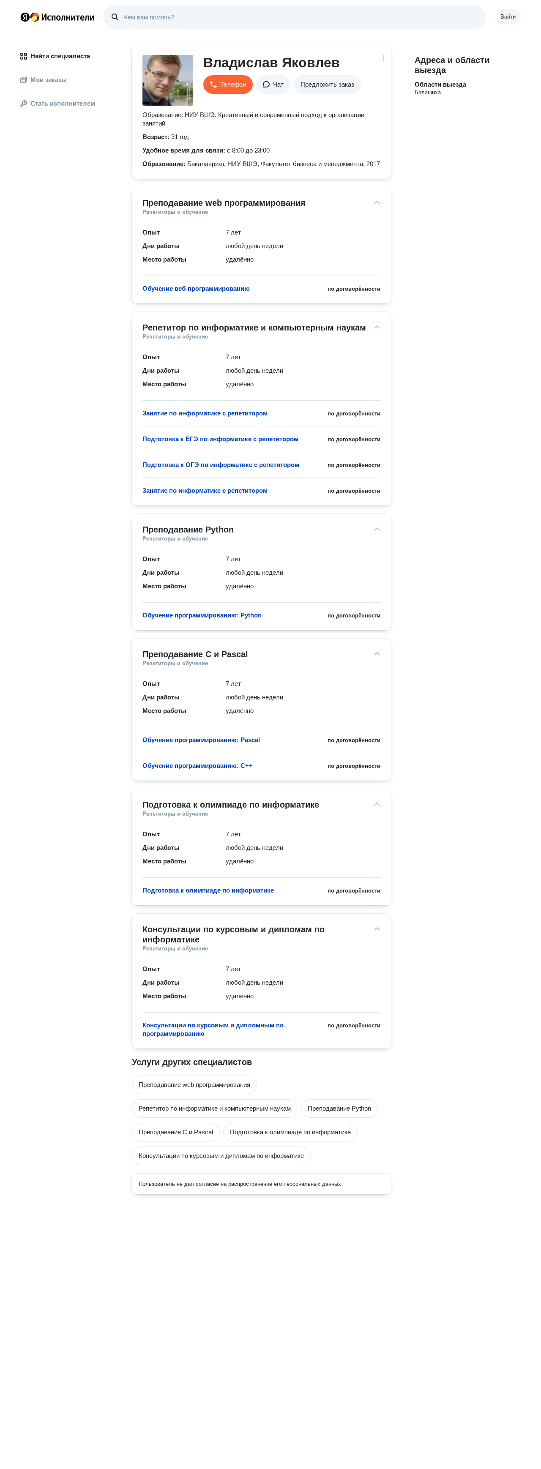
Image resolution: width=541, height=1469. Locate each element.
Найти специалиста (60, 56)
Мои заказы (48, 79)
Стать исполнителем (62, 103)
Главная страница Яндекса (25, 17)
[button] (228, 84)
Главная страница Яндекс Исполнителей (57, 17)
